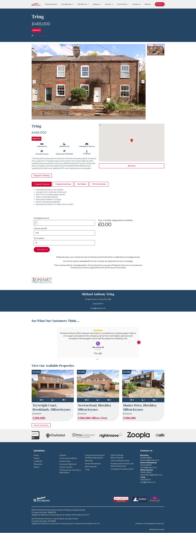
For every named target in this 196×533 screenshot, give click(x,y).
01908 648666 (145, 458)
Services (108, 4)
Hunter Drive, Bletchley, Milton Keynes (140, 407)
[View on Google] (98, 343)
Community (121, 4)
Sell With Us (82, 4)
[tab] (42, 184)
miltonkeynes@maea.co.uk (151, 475)
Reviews (148, 4)
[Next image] (143, 81)
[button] (57, 342)
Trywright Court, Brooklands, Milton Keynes (52, 407)
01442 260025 (146, 465)
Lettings (96, 4)
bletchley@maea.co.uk (149, 460)
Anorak (161, 529)
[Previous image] (34, 81)
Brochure (131, 166)
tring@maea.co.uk (98, 308)
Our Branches (66, 4)
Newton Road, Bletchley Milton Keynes (94, 407)
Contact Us (136, 4)
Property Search (51, 4)
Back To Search (39, 36)
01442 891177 (98, 304)
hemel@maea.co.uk (148, 467)
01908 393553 (146, 472)
